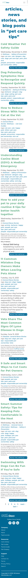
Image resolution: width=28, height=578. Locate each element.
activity (7, 225)
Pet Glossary (5, 549)
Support (4, 553)
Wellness (6, 54)
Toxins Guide (5, 547)
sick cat (15, 136)
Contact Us (4, 558)
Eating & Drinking (19, 90)
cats (13, 56)
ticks (11, 343)
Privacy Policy (5, 564)
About (3, 530)
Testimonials (5, 535)
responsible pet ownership (17, 231)
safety (15, 65)
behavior (8, 92)
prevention (11, 63)
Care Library (5, 542)
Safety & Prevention (18, 54)
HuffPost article (19, 349)
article (6, 386)
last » (15, 507)
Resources (4, 539)
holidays (8, 435)
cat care (8, 56)
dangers (18, 56)
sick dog (18, 181)
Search (3, 566)
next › (22, 504)
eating (11, 94)
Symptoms (7, 90)
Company (4, 527)
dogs (7, 58)
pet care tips (14, 58)
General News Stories (11, 223)
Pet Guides (4, 544)
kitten (7, 130)
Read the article (17, 68)
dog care (8, 282)
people (7, 227)
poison (9, 98)
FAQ (2, 556)
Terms (3, 561)
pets (21, 58)
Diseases (6, 336)
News (3, 532)
